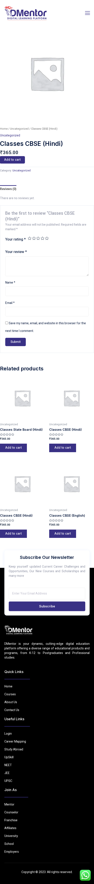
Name (10, 282)
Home (4, 129)
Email (10, 303)
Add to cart (13, 447)
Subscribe (47, 606)
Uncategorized (19, 129)
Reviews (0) (8, 189)
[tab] (8, 189)
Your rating (15, 239)
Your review (16, 252)
